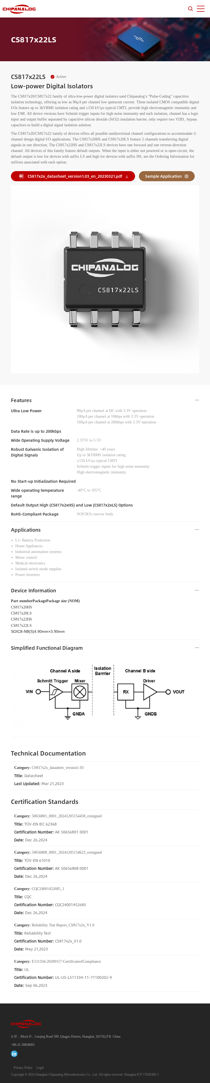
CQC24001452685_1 (39, 889)
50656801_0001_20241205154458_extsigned (58, 816)
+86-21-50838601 (23, 1045)
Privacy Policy (23, 1068)
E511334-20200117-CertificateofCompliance (57, 961)
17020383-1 (151, 1074)
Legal (39, 1068)
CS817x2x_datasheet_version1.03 (49, 768)
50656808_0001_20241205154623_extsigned (58, 852)
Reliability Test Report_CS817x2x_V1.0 (54, 925)
